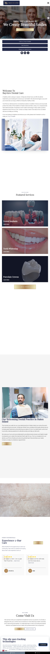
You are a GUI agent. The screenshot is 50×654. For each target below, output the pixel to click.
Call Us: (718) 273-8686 (25, 41)
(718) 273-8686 (11, 116)
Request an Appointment (25, 49)
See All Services (25, 286)
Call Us (13, 652)
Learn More (6, 224)
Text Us (38, 652)
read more (18, 561)
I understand (43, 644)
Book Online (7, 443)
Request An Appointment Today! (25, 29)
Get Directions (25, 45)
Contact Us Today (30, 628)
